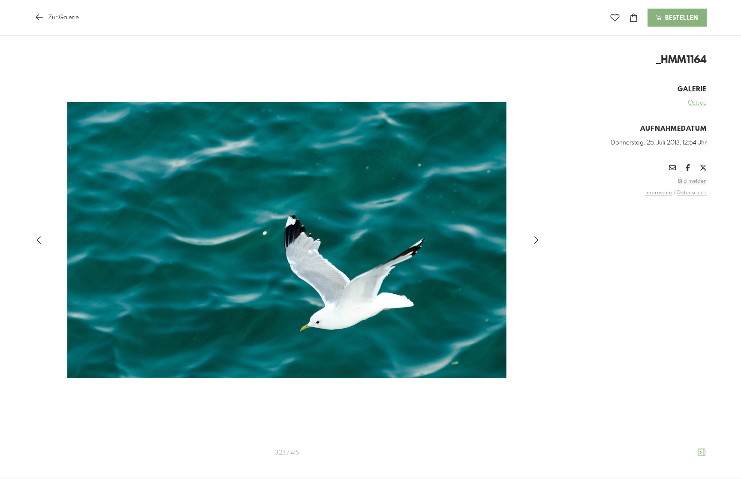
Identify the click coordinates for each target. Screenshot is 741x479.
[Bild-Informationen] (701, 452)
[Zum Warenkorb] (634, 18)
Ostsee (697, 103)
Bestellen (680, 18)
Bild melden (692, 181)
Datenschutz (692, 193)
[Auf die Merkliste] (615, 18)
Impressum (658, 193)
